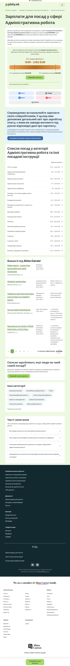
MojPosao (6, 623)
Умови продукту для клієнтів (14, 499)
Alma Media (41, 572)
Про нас (7, 505)
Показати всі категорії (14, 409)
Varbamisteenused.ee (52, 615)
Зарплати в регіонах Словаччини (15, 478)
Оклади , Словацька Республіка (34, 10)
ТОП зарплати (9, 490)
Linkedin (8, 537)
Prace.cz (5, 601)
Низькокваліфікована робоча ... (19, 395)
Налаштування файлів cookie (14, 561)
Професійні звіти (10, 515)
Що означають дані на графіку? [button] (19, 84)
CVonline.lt (50, 593)
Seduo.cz (27, 599)
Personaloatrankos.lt (52, 609)
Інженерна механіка (15, 391)
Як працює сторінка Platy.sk (14, 502)
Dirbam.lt (49, 601)
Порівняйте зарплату (35, 77)
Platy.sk (27, 607)
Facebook (8, 534)
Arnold (27, 593)
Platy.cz (27, 604)
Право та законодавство (17, 399)
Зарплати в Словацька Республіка (16, 474)
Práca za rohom (7, 604)
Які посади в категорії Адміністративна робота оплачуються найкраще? (31, 438)
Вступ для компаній (11, 518)
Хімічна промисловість (34, 404)
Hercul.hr (5, 631)
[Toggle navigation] (62, 5)
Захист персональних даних (14, 557)
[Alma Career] (35, 646)
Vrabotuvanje (6, 629)
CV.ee (48, 599)
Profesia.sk (6, 596)
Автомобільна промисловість (35, 391)
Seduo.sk (27, 601)
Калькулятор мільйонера (13, 484)
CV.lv (48, 596)
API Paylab (8, 521)
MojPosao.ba (6, 626)
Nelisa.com (6, 612)
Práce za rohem (7, 607)
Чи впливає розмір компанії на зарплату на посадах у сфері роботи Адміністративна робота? (30, 446)
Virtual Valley (6, 634)
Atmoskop (6, 609)
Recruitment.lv (51, 612)
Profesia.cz (6, 599)
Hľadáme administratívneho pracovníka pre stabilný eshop (20, 296)
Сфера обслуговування (36, 399)
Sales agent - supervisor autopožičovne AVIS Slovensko (18, 268)
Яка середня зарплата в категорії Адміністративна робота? (27, 431)
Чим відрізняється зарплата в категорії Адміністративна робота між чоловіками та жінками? (34, 455)
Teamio (27, 596)
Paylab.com (28, 609)
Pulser (5, 637)
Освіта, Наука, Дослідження (42, 395)
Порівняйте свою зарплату (35, 662)
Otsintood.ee (50, 607)
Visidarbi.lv (50, 604)
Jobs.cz (5, 593)
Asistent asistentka (16, 281)
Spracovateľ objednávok (18, 310)
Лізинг (51, 391)
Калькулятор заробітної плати (14, 487)
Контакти (8, 531)
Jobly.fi (27, 623)
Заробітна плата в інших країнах (15, 481)
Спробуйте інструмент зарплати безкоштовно (25, 138)
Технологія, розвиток (16, 404)
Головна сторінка (11, 10)
